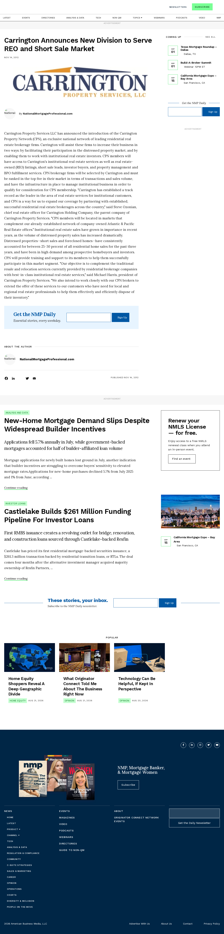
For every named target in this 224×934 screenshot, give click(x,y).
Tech (98, 18)
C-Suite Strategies (19, 865)
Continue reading (16, 487)
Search (217, 7)
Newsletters (178, 7)
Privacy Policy (212, 923)
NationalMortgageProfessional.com (47, 113)
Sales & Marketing (19, 871)
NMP (219, 18)
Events (26, 18)
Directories (48, 18)
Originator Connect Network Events (136, 819)
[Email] (34, 378)
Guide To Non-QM (72, 850)
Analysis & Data (75, 18)
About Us (166, 923)
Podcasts (181, 18)
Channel (12, 835)
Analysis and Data (17, 412)
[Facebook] (6, 378)
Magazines (67, 817)
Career (11, 877)
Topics (137, 18)
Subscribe (202, 6)
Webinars (159, 18)
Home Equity (18, 700)
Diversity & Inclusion (20, 901)
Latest (6, 18)
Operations (14, 889)
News (8, 811)
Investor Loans (16, 503)
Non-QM (117, 18)
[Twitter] (27, 378)
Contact (187, 923)
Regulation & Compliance (23, 853)
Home (10, 817)
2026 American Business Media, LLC (25, 923)
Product (13, 829)
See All (210, 37)
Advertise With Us (139, 923)
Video (202, 18)
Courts (12, 895)
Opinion (69, 700)
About (118, 811)
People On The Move (20, 907)
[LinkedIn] (13, 378)
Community (14, 859)
